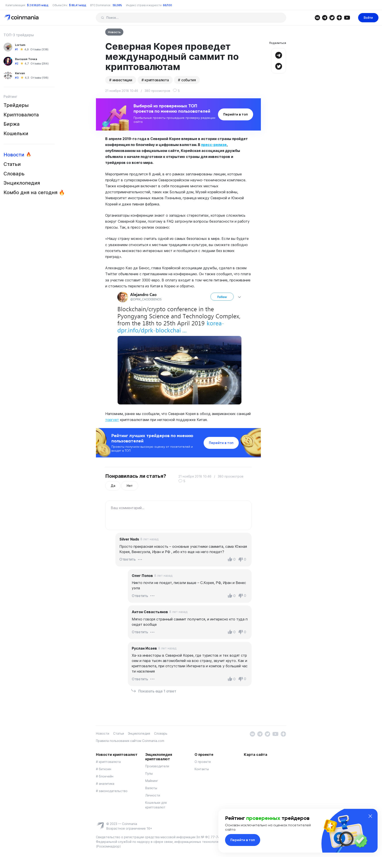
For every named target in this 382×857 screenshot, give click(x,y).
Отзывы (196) (39, 77)
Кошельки (16, 133)
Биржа (12, 124)
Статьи (12, 164)
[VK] (317, 17)
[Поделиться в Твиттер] (278, 66)
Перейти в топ (235, 114)
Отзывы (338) (39, 49)
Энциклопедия (22, 183)
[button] (140, 559)
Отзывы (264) (39, 63)
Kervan (20, 73)
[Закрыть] (370, 816)
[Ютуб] (347, 17)
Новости (14, 154)
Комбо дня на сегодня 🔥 (34, 192)
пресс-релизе (214, 144)
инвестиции (122, 80)
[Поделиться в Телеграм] (278, 55)
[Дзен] (339, 17)
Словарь (14, 173)
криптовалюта (157, 80)
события (188, 80)
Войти (368, 17)
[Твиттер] (332, 17)
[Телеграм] (324, 17)
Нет (129, 485)
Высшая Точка (26, 59)
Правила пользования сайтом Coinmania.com (130, 741)
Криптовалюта (21, 115)
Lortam (20, 45)
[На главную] (22, 17)
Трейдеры (16, 105)
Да (113, 485)
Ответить (127, 559)
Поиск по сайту (102, 18)
